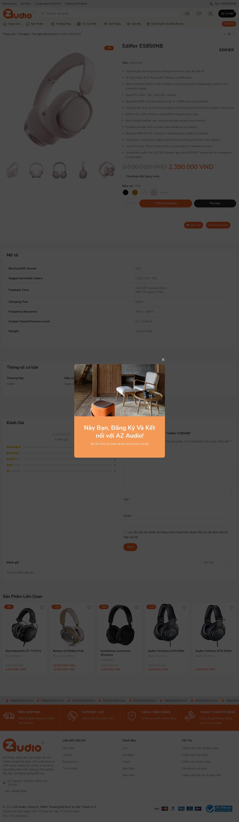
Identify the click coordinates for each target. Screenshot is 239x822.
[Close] (163, 359)
